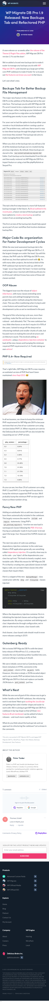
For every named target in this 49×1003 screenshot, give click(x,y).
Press (5, 945)
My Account (7, 922)
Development (7, 742)
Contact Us (7, 917)
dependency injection (17, 552)
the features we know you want (18, 75)
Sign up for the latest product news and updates (24, 845)
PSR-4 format (36, 528)
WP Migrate (11, 881)
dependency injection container (31, 340)
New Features (16, 742)
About (5, 936)
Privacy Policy (7, 993)
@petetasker (11, 776)
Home (5, 904)
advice (9, 349)
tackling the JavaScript (35, 701)
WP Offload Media (14, 885)
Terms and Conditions (22, 993)
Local (28, 945)
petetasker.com (24, 776)
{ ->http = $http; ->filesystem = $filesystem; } (19, 598)
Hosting (29, 936)
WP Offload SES (13, 890)
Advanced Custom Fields (16, 876)
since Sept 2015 (19, 375)
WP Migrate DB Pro (24, 737)
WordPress (16, 740)
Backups (37, 740)
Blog (4, 909)
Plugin (23, 740)
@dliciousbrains (13, 957)
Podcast (6, 913)
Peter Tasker (19, 758)
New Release (30, 740)
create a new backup (24, 215)
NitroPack (30, 941)
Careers (6, 941)
